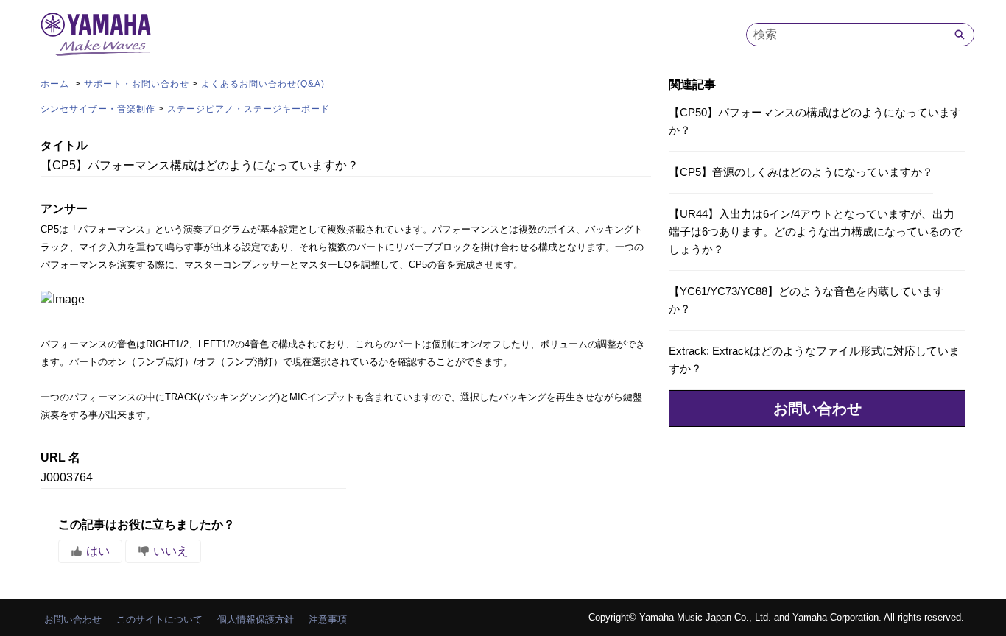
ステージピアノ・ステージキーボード (248, 109)
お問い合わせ (817, 408)
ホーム (56, 84)
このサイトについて (159, 619)
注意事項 (328, 619)
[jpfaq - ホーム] (96, 34)
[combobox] (846, 35)
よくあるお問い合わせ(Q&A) (263, 84)
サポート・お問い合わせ (136, 84)
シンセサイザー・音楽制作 (98, 109)
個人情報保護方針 (255, 619)
